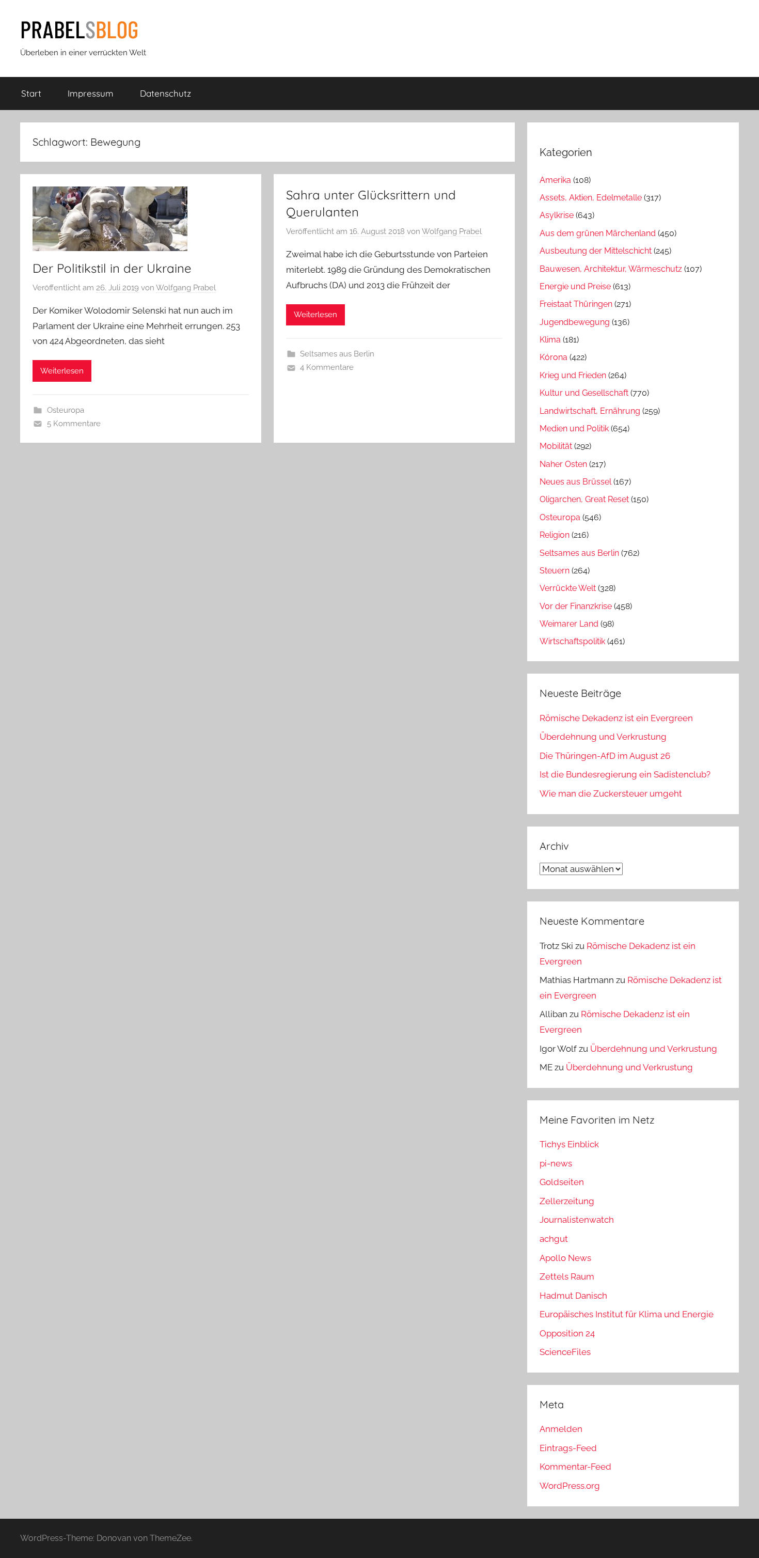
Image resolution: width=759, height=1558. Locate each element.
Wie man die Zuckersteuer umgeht (611, 793)
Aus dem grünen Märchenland (598, 233)
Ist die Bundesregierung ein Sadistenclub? (625, 774)
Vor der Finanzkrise (576, 606)
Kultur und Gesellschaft (584, 393)
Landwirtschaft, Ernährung (590, 411)
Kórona (553, 357)
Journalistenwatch (577, 1219)
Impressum (91, 93)
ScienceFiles (565, 1352)
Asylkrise (557, 215)
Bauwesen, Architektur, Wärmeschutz (611, 269)
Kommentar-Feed (575, 1466)
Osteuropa (65, 410)
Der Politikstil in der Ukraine (112, 268)
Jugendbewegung (575, 322)
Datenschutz (165, 93)
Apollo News (565, 1258)
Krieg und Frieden (573, 375)
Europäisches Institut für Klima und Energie (627, 1314)
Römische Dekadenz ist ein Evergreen (616, 718)
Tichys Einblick (569, 1144)
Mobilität (556, 446)
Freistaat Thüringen (576, 304)
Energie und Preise (575, 286)
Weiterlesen (62, 371)
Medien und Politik (574, 428)
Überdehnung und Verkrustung (603, 736)
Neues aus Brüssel (575, 482)
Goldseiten (562, 1182)
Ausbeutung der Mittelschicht (596, 251)
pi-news (556, 1163)
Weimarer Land (569, 624)
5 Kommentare (74, 423)
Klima (550, 340)
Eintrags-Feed (568, 1448)
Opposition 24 (567, 1333)
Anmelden (561, 1429)
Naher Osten (563, 464)
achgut (554, 1239)
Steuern (555, 570)
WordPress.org (570, 1486)
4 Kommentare (327, 367)
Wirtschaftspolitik (572, 641)
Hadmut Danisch (573, 1295)
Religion (555, 535)
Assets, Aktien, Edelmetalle (591, 197)
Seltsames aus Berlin (337, 354)
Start (31, 93)
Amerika (555, 180)
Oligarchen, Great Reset (584, 499)
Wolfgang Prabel (186, 287)
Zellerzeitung (567, 1201)
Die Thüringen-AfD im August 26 (605, 756)
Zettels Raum (567, 1276)
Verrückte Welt (568, 588)
